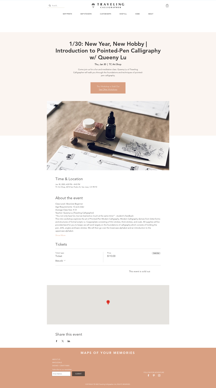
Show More (60, 235)
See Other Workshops (108, 89)
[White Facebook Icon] (148, 375)
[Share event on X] (63, 341)
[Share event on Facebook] (56, 341)
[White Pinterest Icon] (153, 375)
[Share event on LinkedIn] (69, 341)
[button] (167, 5)
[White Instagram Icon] (159, 375)
